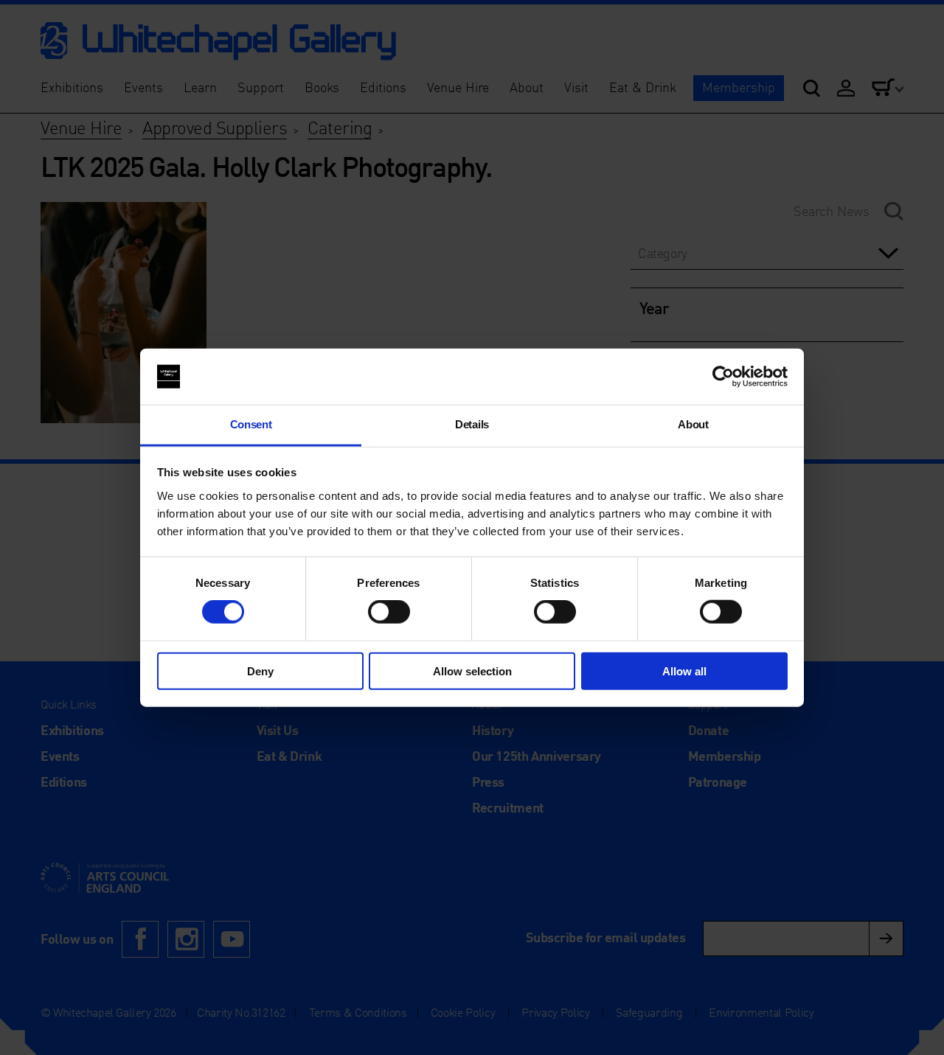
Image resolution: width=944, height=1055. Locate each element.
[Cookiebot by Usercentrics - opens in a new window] (723, 377)
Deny (260, 670)
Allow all (684, 670)
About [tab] (693, 424)
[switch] (389, 612)
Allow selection (472, 670)
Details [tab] (472, 424)
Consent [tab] (251, 424)
